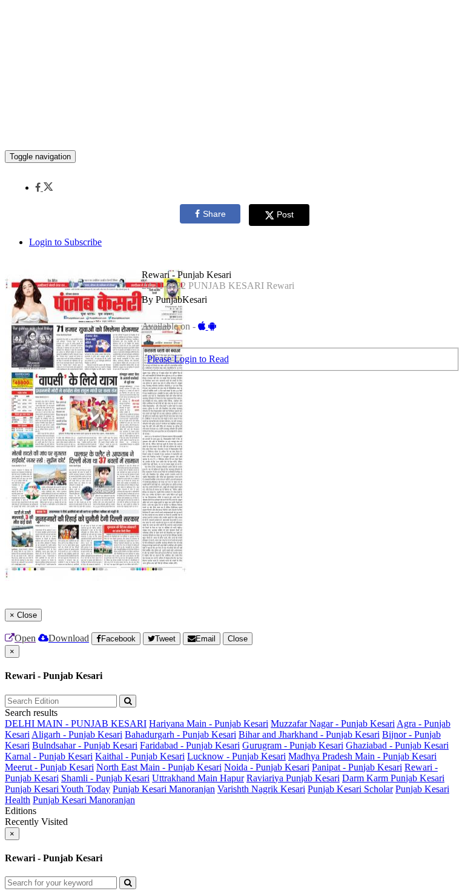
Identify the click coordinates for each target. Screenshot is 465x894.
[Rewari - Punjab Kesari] (232, 132)
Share (214, 214)
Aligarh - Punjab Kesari (76, 734)
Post (285, 214)
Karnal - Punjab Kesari (49, 756)
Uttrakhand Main (186, 778)
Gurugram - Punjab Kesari (292, 745)
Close (238, 638)
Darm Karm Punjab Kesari (393, 778)
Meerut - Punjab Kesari (49, 767)
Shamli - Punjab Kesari (105, 778)
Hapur (232, 778)
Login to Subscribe (65, 242)
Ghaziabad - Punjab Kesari (397, 745)
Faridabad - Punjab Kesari (190, 745)
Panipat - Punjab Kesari (357, 767)
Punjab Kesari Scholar (350, 789)
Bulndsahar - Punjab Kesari (84, 745)
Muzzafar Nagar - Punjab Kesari (333, 723)
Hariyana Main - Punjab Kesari (208, 723)
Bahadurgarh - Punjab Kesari (180, 734)
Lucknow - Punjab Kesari (236, 756)
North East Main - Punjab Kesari (159, 767)
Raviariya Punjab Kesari (293, 778)
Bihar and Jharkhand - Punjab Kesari (309, 734)
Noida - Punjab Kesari (266, 767)
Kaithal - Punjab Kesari (140, 756)
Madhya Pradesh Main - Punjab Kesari (362, 756)
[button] (44, 187)
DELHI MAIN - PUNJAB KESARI (76, 723)
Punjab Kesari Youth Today (57, 789)
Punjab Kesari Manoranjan (164, 789)
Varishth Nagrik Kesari (261, 789)
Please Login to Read (188, 359)
